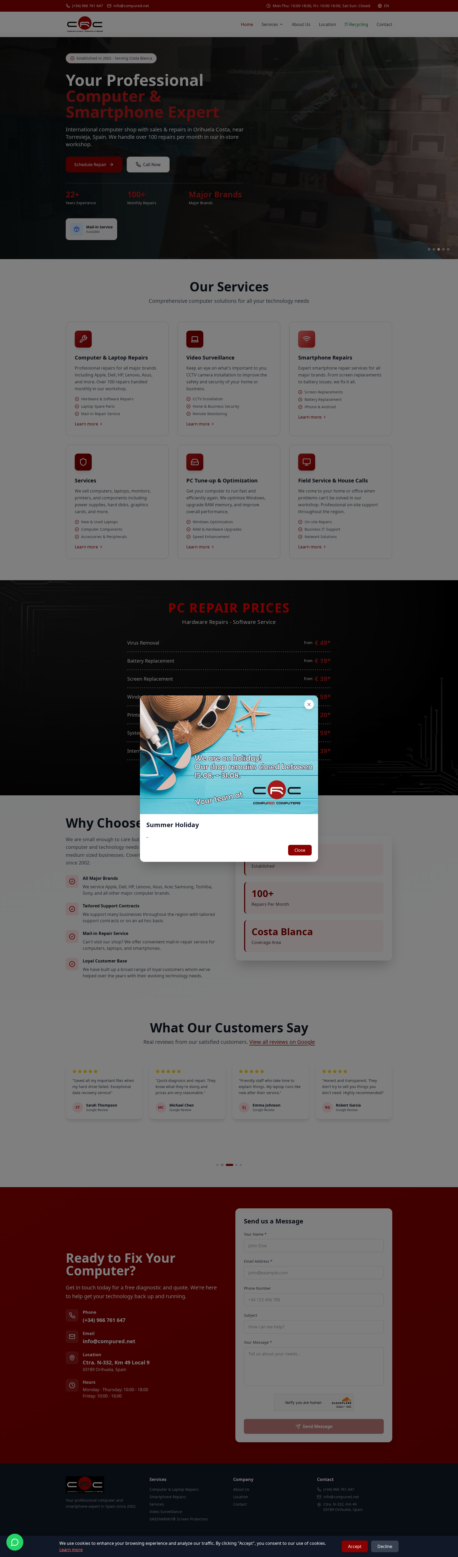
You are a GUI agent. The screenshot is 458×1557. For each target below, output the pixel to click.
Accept (355, 1546)
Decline (384, 1546)
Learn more (71, 1549)
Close (299, 850)
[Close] (309, 704)
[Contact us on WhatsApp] (14, 1542)
